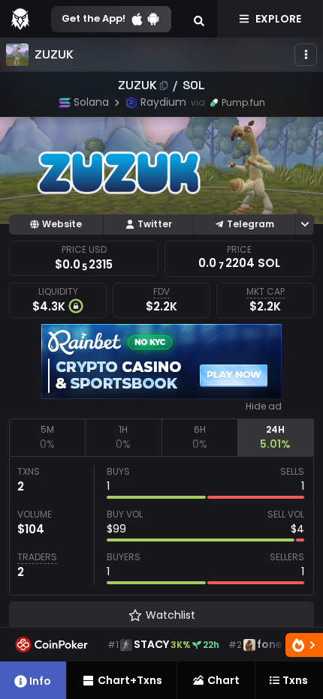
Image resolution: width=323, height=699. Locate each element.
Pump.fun (243, 102)
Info (40, 681)
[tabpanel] (161, 526)
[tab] (47, 437)
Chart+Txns (130, 680)
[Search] (199, 19)
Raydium (163, 102)
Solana (91, 102)
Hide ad (264, 406)
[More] (305, 55)
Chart (223, 680)
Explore (278, 18)
